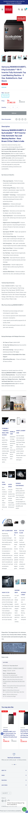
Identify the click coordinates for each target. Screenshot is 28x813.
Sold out (14, 113)
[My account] (22, 9)
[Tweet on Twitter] (22, 119)
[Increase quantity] (17, 107)
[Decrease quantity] (9, 107)
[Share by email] (25, 119)
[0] (25, 9)
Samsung (4, 87)
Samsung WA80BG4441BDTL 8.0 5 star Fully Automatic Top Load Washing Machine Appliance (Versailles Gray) (10, 733)
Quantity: (4, 107)
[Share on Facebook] (16, 119)
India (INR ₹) (5, 793)
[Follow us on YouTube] (8, 801)
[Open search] (19, 9)
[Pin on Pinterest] (19, 119)
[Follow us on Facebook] (3, 801)
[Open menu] (2, 9)
